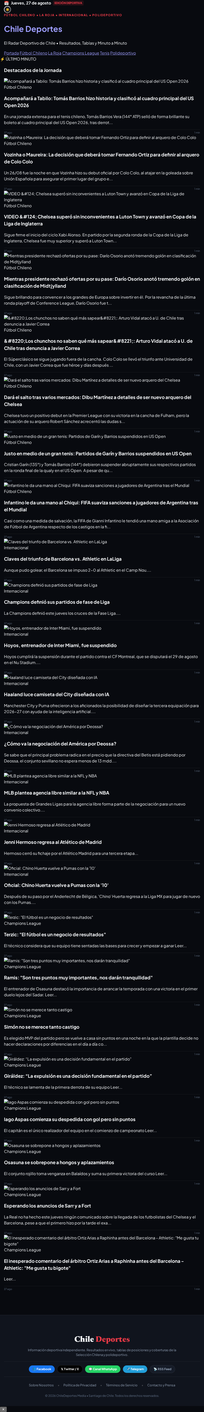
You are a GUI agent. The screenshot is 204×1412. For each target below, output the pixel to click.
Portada (11, 53)
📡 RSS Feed (162, 1369)
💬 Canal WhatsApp (103, 1369)
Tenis (104, 53)
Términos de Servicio (122, 1385)
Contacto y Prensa (161, 1385)
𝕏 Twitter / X (70, 1369)
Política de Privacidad (79, 1385)
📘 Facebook (41, 1369)
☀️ (7, 9)
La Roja (54, 53)
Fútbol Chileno (33, 53)
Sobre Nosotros (41, 1385)
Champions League (80, 53)
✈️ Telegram (135, 1369)
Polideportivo (123, 53)
